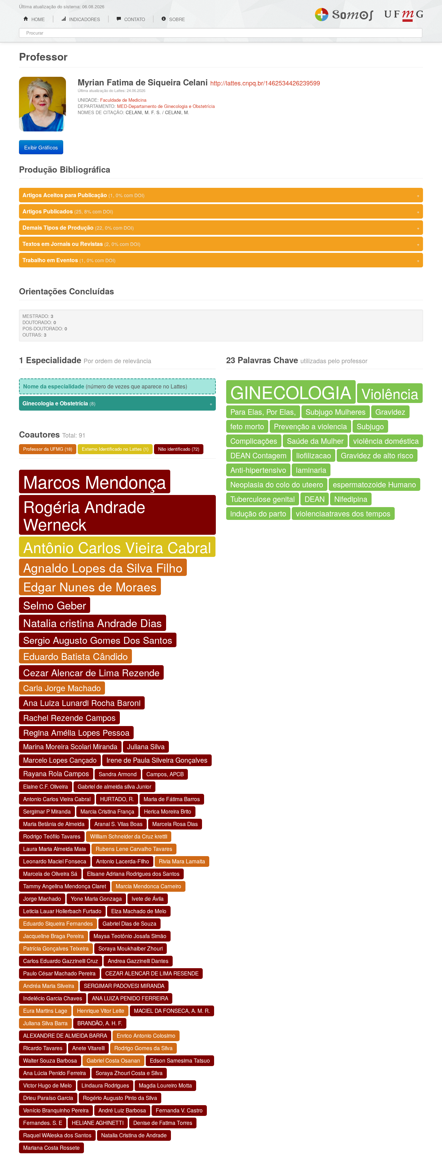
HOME (37, 19)
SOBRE (176, 19)
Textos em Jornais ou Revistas (221, 244)
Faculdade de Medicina (123, 100)
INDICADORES (84, 19)
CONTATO (134, 19)
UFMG (403, 16)
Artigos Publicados (221, 211)
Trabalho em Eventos (221, 260)
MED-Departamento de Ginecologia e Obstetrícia (166, 106)
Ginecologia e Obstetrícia (117, 403)
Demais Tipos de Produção (221, 227)
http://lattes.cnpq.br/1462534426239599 (265, 82)
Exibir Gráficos (41, 147)
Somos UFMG (344, 13)
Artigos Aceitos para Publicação (221, 195)
